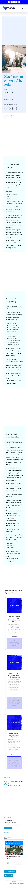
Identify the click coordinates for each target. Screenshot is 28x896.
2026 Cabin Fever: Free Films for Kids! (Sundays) (14, 881)
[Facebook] (9, 2)
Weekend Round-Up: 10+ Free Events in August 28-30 (14, 619)
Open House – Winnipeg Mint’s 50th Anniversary (14, 675)
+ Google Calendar (10, 871)
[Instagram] (19, 2)
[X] (12, 2)
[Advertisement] (14, 30)
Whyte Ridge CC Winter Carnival (16, 883)
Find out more (14, 636)
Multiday (18, 825)
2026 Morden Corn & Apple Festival (14, 735)
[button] (9, 108)
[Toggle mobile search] (22, 8)
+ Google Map (14, 647)
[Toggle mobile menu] (25, 8)
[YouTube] (15, 2)
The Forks (10, 781)
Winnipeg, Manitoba (14, 642)
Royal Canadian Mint (14, 700)
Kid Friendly (12, 825)
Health (7, 825)
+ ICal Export (8, 875)
